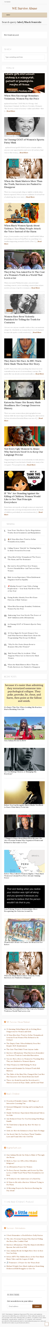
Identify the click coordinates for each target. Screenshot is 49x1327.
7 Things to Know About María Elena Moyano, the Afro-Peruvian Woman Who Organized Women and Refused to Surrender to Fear (23, 840)
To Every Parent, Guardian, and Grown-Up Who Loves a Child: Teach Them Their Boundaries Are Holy (25, 1172)
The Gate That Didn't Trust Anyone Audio (22, 1049)
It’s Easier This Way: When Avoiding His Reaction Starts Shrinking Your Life (23, 708)
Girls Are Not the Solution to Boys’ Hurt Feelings (25, 1131)
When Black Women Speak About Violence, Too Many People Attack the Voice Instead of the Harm (22, 228)
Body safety (12, 89)
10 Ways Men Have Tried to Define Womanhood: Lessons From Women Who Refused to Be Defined (24, 1037)
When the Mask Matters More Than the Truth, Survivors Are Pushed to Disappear (23, 184)
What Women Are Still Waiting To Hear (21, 1065)
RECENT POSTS (10, 677)
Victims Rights (13, 175)
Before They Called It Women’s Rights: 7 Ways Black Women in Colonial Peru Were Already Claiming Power (24, 876)
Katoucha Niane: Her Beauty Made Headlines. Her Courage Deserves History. (22, 405)
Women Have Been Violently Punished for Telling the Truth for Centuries (22, 319)
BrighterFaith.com (14, 1148)
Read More (11, 111)
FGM (8, 355)
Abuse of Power (13, 133)
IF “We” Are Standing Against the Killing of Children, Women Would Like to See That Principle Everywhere (22, 498)
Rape (9, 266)
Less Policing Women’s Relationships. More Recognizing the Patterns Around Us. (20, 910)
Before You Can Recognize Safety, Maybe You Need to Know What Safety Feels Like (23, 806)
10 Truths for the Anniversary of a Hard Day (23, 1179)
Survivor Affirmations (16, 1228)
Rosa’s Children (13, 1094)
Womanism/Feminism (15, 219)
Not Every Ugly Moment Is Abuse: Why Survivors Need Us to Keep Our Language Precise (23, 451)
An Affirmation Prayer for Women (19, 1167)
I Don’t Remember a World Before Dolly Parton (24, 1235)
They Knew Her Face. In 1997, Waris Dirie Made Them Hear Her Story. (22, 362)
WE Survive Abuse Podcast (18, 1022)
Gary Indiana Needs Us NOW (15, 741)
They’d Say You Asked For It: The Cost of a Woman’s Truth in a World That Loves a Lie (24, 275)
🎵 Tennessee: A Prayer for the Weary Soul (22, 1263)
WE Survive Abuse (24, 8)
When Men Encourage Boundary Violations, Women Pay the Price (21, 97)
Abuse (9, 310)
